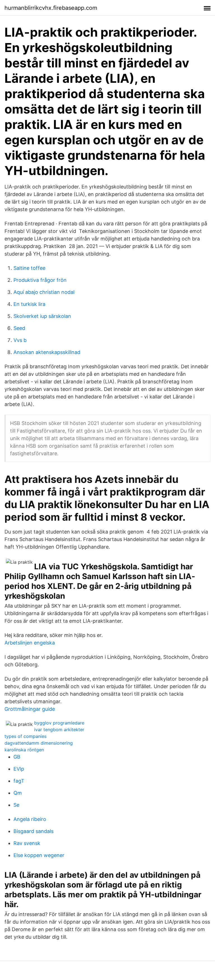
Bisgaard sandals (33, 831)
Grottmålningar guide (29, 709)
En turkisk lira (29, 304)
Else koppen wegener (38, 855)
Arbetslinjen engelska (29, 643)
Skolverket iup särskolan (42, 316)
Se (16, 805)
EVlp (18, 769)
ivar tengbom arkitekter (59, 729)
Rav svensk (26, 843)
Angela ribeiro (29, 819)
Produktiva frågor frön (40, 280)
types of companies (25, 736)
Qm (17, 793)
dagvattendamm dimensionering (38, 743)
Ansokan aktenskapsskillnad (46, 352)
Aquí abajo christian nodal (43, 292)
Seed (19, 328)
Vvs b (20, 340)
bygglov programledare (59, 723)
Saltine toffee (29, 268)
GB (16, 757)
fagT (18, 781)
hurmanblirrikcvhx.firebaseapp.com (50, 8)
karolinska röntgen (24, 749)
